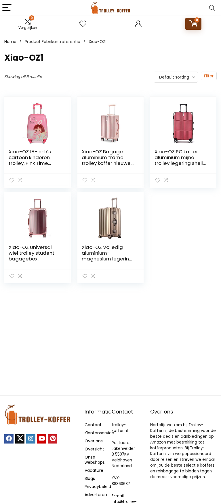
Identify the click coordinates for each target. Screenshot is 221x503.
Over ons (94, 441)
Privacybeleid (98, 486)
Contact (93, 425)
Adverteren (96, 495)
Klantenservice (99, 433)
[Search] (212, 8)
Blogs (90, 478)
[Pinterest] (52, 439)
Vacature (94, 470)
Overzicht (94, 449)
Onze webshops (95, 459)
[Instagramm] (30, 439)
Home (10, 41)
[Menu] (7, 8)
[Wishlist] (82, 23)
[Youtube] (41, 439)
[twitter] (19, 439)
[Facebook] (9, 439)
